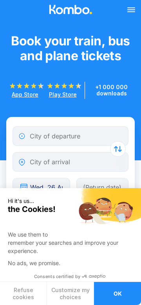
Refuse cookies (23, 293)
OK (118, 293)
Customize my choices (70, 293)
